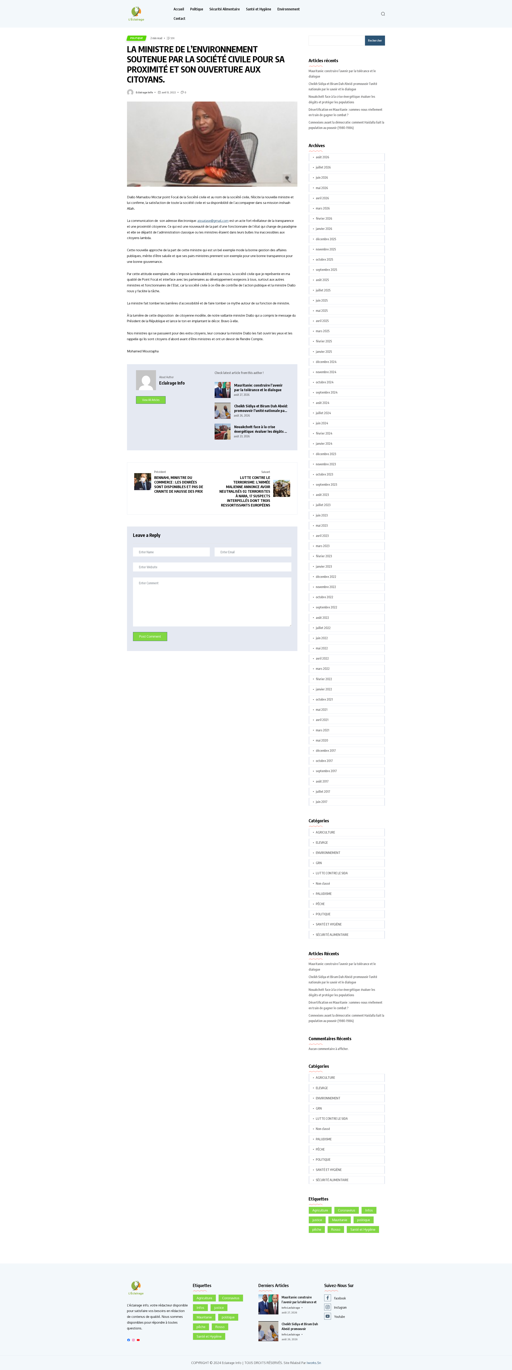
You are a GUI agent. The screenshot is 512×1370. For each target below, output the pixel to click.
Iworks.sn (314, 1363)
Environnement (288, 9)
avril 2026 (322, 198)
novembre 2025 (326, 249)
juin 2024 (322, 423)
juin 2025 (322, 300)
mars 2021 (322, 730)
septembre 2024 (327, 392)
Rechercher (375, 40)
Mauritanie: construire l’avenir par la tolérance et (299, 1299)
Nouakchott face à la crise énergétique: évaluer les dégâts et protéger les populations (261, 429)
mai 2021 (321, 710)
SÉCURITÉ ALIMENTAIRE (332, 935)
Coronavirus (346, 1210)
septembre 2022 (326, 607)
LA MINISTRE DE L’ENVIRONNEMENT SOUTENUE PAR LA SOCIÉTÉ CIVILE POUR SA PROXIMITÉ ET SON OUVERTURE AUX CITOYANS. (206, 64)
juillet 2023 (323, 505)
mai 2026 (322, 188)
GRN (319, 863)
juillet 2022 (323, 628)
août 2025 (322, 280)
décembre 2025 (326, 239)
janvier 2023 (324, 566)
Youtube (339, 1317)
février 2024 (324, 433)
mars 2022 (323, 669)
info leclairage (291, 1307)
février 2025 (324, 341)
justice (317, 1220)
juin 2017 (321, 802)
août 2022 (322, 618)
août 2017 (322, 781)
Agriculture (320, 1210)
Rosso (335, 1229)
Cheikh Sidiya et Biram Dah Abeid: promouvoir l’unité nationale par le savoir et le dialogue (261, 408)
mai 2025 (322, 311)
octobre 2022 (324, 597)
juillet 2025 (323, 290)
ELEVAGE (322, 843)
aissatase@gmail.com (213, 221)
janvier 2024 (324, 444)
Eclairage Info (144, 92)
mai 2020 (322, 740)
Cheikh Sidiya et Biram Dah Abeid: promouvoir (300, 1326)
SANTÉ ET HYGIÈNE (329, 924)
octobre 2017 (324, 761)
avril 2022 (322, 658)
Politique (196, 9)
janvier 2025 (324, 352)
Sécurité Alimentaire (224, 9)
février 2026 (324, 218)
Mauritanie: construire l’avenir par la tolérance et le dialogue (258, 387)
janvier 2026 (324, 229)
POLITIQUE (136, 38)
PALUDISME (324, 894)
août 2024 (322, 403)
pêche (316, 1229)
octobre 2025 (324, 259)
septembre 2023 (326, 485)
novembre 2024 (326, 372)
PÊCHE (320, 904)
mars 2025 (323, 331)
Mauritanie (339, 1220)
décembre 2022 (326, 577)
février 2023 (324, 556)
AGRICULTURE (325, 832)
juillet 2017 (323, 792)
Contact (179, 18)
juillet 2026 (323, 167)
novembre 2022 (326, 587)
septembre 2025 (326, 270)
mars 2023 (323, 546)
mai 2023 (322, 525)
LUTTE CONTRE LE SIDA (332, 873)
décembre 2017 (326, 751)
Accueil (179, 9)
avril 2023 (322, 536)
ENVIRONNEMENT (328, 853)
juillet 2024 (323, 413)
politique (363, 1220)
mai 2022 (322, 648)
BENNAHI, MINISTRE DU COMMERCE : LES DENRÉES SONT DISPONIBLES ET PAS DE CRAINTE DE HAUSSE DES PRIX (178, 484)
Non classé (323, 883)
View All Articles (150, 400)
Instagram (340, 1307)
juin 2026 (322, 177)
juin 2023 (322, 515)
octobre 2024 (325, 382)
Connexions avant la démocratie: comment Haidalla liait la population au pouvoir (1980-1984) (346, 125)
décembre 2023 (326, 454)
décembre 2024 (326, 362)
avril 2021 (322, 720)
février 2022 (324, 679)
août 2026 (322, 157)
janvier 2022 (324, 689)
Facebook (340, 1298)
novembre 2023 (326, 464)
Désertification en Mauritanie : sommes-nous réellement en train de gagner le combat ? (345, 112)
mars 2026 (323, 208)
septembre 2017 (326, 771)
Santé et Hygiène (258, 9)
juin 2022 (322, 638)
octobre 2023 (324, 474)
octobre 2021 (324, 699)
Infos (369, 1210)
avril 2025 (322, 321)
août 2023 (322, 495)
